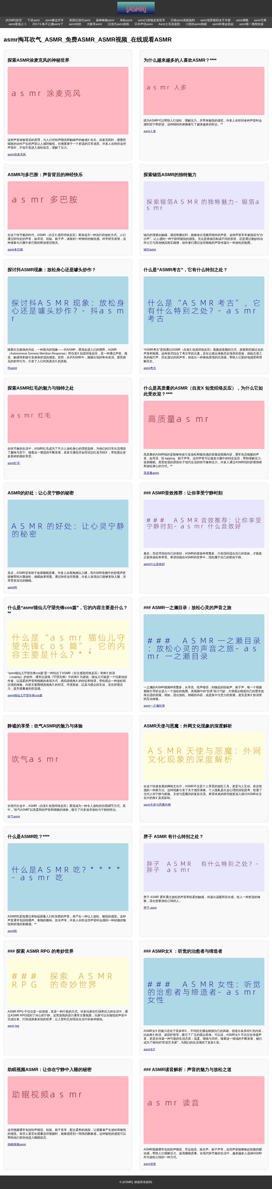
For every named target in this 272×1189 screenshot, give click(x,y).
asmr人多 (150, 131)
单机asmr (126, 20)
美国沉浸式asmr (79, 20)
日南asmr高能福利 (183, 20)
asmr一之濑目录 (154, 705)
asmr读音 (150, 1164)
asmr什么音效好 (154, 564)
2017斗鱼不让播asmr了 (47, 24)
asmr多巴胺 (15, 249)
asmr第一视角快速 (251, 24)
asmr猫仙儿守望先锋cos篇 (25, 695)
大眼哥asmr (94, 24)
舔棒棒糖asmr (105, 20)
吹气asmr (14, 816)
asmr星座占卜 (18, 24)
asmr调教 (242, 20)
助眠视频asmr (17, 1144)
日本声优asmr (144, 24)
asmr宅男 (260, 20)
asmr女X (149, 1049)
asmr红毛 (14, 463)
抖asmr (12, 368)
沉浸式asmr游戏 (118, 24)
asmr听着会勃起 (223, 24)
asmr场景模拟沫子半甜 (215, 20)
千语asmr (33, 20)
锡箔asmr (150, 249)
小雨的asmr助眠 (196, 24)
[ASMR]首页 (14, 20)
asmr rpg (13, 1025)
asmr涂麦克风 (17, 154)
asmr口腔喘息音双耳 (151, 20)
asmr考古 (150, 368)
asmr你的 (75, 24)
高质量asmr (151, 472)
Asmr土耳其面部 (169, 24)
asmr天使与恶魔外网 (157, 804)
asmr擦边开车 (54, 20)
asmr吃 (12, 931)
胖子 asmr (150, 907)
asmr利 (12, 587)
